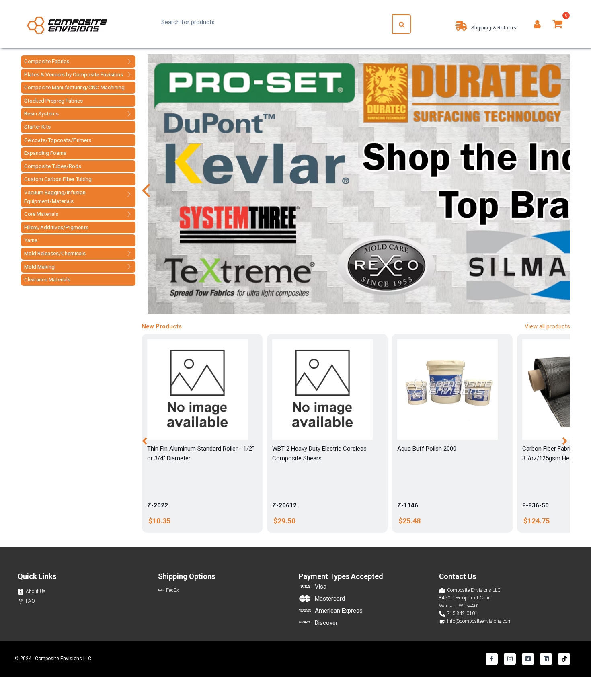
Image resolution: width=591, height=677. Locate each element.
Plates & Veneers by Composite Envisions (73, 74)
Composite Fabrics (46, 61)
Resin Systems (41, 113)
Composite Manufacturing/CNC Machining (74, 87)
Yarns (30, 240)
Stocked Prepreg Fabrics (53, 100)
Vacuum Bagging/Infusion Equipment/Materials (55, 196)
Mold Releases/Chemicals (55, 253)
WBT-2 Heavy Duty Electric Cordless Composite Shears (319, 453)
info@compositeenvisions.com (479, 621)
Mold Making (39, 266)
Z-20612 (284, 505)
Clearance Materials (47, 279)
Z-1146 (407, 505)
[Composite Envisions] (67, 24)
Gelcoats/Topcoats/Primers (57, 140)
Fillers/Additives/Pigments (56, 227)
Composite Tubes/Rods (52, 166)
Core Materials (41, 214)
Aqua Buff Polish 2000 (426, 448)
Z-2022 (157, 505)
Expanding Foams (45, 153)
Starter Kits (37, 126)
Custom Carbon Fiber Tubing (58, 179)
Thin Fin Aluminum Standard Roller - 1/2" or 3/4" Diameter (200, 453)
